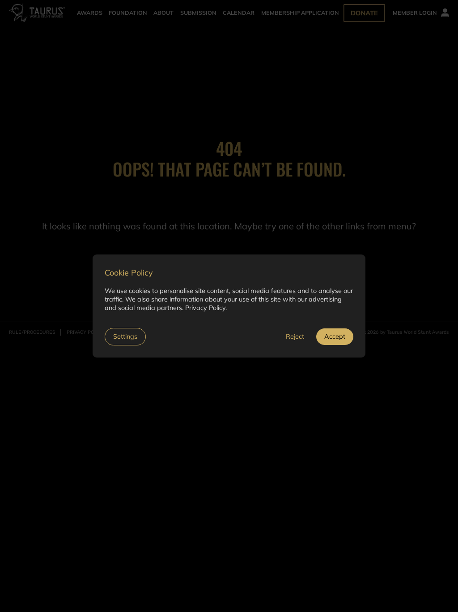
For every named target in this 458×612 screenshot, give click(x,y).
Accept (334, 336)
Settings (125, 336)
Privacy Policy (205, 308)
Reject (295, 336)
